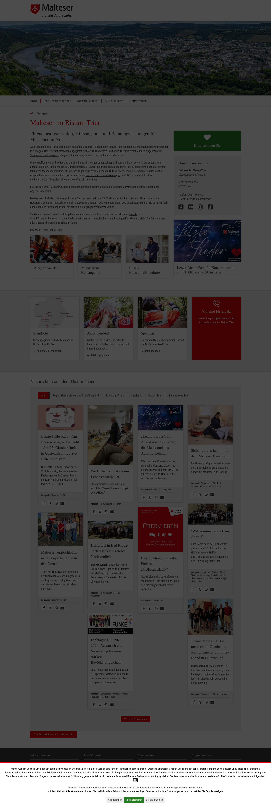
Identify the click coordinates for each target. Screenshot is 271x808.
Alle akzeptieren (135, 799)
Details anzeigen (155, 799)
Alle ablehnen (116, 799)
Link (135, 780)
